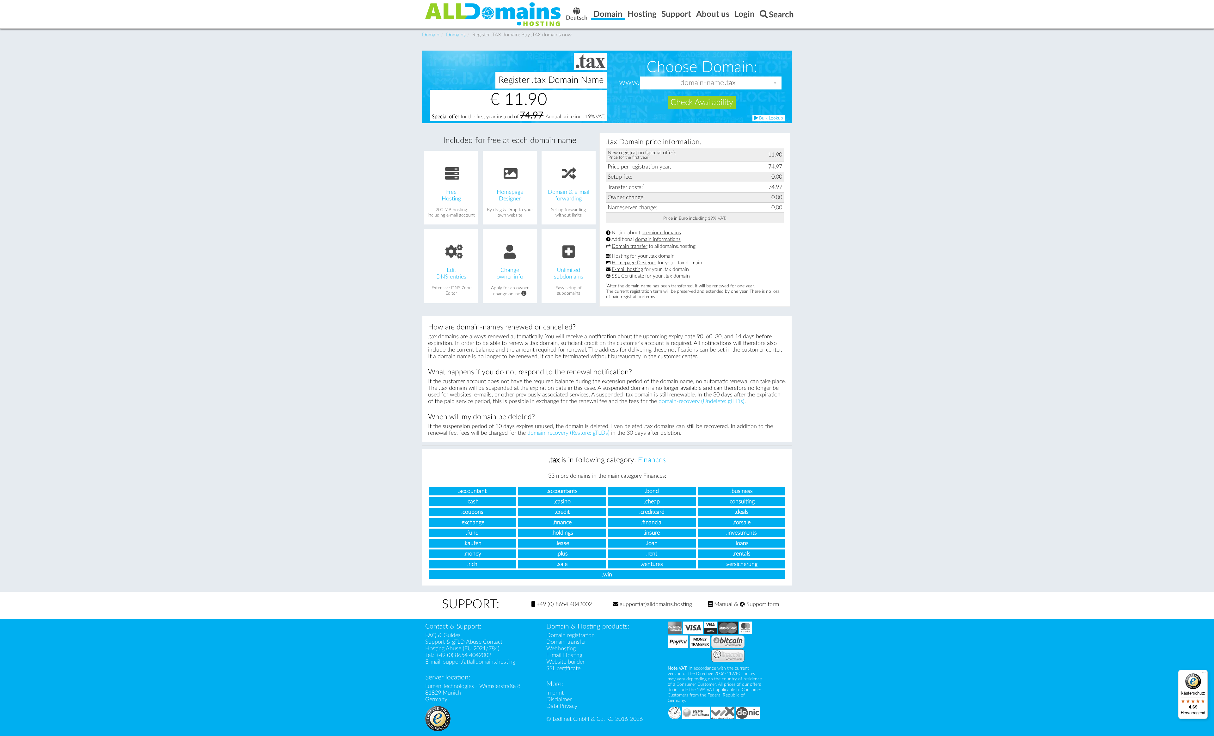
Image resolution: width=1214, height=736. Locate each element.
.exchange (472, 522)
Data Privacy (561, 706)
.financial (652, 522)
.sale (562, 564)
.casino (562, 501)
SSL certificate (563, 668)
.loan (652, 543)
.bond (652, 491)
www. (629, 82)
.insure (652, 533)
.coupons (472, 512)
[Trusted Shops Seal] (438, 718)
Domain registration (570, 635)
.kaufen (472, 543)
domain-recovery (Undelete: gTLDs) (702, 401)
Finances (652, 460)
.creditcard (652, 512)
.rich (472, 564)
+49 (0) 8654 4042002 (563, 604)
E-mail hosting (627, 269)
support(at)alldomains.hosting (655, 604)
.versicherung (741, 564)
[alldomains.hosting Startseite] (493, 13)
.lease (562, 543)
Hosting (620, 256)
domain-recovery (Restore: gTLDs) (568, 433)
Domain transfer (629, 246)
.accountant (472, 491)
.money (472, 553)
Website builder (565, 662)
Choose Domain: (702, 67)
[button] (775, 83)
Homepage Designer (634, 262)
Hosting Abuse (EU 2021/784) (462, 648)
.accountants (562, 491)
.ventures (652, 564)
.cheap (652, 501)
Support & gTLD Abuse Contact (463, 642)
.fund (472, 533)
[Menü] (1204, 674)
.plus (562, 553)
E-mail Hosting (564, 655)
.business (741, 491)
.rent (651, 553)
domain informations (658, 239)
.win (607, 574)
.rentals (742, 553)
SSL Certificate (628, 276)
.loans (741, 543)
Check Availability (702, 102)
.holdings (562, 533)
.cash (472, 501)
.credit (562, 512)
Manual (723, 604)
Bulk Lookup (770, 118)
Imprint (555, 693)
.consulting (741, 501)
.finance (562, 522)
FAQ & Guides (443, 635)
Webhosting (561, 648)
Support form (762, 604)
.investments (741, 533)
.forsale (742, 522)
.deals (742, 512)
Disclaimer (559, 699)
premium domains (661, 232)
